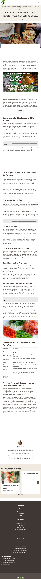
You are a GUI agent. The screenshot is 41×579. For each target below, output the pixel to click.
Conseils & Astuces (13, 6)
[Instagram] (23, 578)
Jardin (20, 9)
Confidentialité (20, 513)
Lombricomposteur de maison (20, 550)
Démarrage (20, 531)
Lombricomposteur (5, 6)
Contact (20, 510)
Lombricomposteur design (20, 541)
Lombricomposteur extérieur (20, 548)
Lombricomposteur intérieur (20, 546)
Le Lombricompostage (21, 523)
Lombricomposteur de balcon (20, 544)
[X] (20, 578)
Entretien (20, 525)
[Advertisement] (20, 53)
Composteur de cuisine (20, 535)
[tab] (18, 494)
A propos (20, 508)
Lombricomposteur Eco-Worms (8, 568)
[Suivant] (38, 482)
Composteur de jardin (20, 533)
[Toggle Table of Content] (22, 112)
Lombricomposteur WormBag (7, 560)
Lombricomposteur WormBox (7, 566)
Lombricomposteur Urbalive (7, 564)
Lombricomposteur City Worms (8, 558)
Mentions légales (20, 511)
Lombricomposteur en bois (20, 543)
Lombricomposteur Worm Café (8, 562)
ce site (33, 316)
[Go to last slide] (3, 482)
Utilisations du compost (20, 529)
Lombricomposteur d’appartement (20, 552)
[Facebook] (18, 578)
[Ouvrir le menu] (38, 3)
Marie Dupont (18, 19)
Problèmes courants (20, 527)
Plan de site (20, 515)
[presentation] (10, 477)
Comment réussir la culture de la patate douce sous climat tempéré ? (10, 487)
